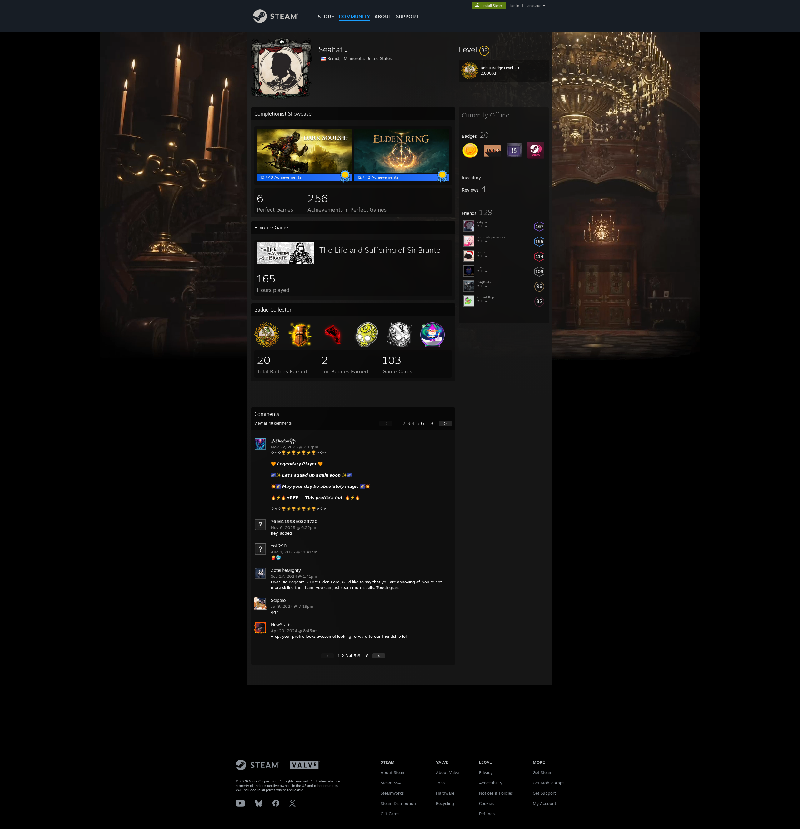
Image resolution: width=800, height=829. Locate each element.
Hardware (445, 793)
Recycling (445, 803)
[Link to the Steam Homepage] (275, 21)
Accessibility (490, 782)
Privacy (485, 772)
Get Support (544, 793)
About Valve (447, 772)
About (383, 16)
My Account (544, 803)
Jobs (440, 782)
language (534, 5)
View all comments (273, 423)
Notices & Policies (496, 793)
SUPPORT (407, 16)
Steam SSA (391, 782)
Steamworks (392, 793)
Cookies (486, 803)
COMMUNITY (354, 16)
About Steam (393, 772)
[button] (504, 49)
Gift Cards (390, 813)
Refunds (487, 813)
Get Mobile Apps (548, 782)
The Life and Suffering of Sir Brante (380, 250)
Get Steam (542, 772)
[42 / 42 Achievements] (401, 171)
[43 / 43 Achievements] (304, 171)
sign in (514, 5)
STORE (326, 16)
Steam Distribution (398, 803)
